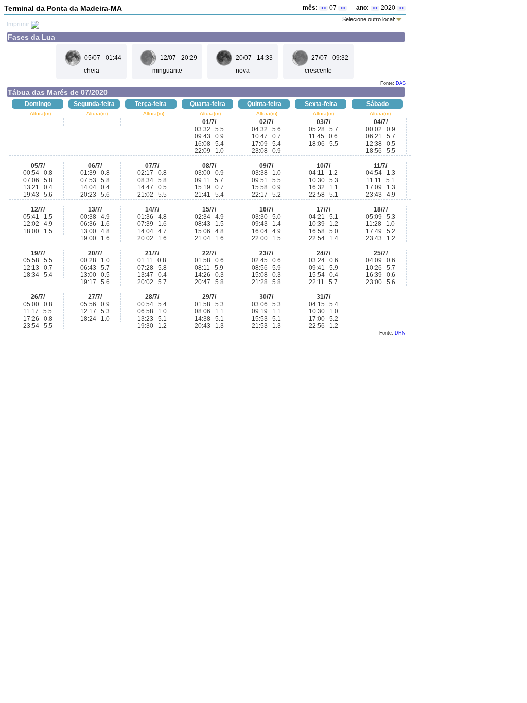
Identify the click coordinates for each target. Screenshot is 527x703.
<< (323, 8)
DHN (400, 333)
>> (342, 8)
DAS (401, 83)
